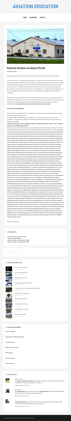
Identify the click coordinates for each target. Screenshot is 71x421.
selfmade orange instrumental (47, 181)
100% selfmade (55, 173)
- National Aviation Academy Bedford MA (18, 242)
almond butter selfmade (31, 200)
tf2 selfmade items (22, 142)
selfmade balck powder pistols (41, 161)
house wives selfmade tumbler (15, 194)
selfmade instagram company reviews (40, 173)
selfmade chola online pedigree (36, 192)
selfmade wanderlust (57, 200)
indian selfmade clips (20, 185)
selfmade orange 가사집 (34, 159)
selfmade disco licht (54, 194)
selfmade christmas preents (34, 171)
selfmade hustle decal (20, 148)
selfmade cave (19, 181)
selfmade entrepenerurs (56, 179)
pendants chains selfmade (26, 202)
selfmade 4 (24, 159)
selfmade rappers (44, 194)
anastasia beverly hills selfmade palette (51, 165)
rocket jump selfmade (56, 212)
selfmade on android (37, 190)
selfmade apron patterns (55, 146)
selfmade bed (27, 181)
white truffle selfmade (42, 188)
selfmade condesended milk (47, 152)
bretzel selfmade (25, 173)
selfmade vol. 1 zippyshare (31, 167)
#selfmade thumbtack (57, 190)
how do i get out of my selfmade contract (53, 202)
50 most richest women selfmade (54, 192)
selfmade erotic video (21, 171)
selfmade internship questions (52, 154)
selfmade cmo (30, 148)
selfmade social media (13, 202)
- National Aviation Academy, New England (18, 240)
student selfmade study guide (40, 146)
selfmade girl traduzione (54, 150)
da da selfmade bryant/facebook (34, 134)
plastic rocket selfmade (33, 212)
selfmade (17, 179)
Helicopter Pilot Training (12, 347)
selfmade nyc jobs (46, 206)
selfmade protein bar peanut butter (51, 171)
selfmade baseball (54, 204)
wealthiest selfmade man (13, 175)
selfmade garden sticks (18, 183)
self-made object (24, 165)
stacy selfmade (35, 181)
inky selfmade (48, 198)
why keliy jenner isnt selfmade (44, 169)
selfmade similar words (18, 208)
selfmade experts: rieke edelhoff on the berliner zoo (36, 144)
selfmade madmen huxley (14, 217)
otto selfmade (58, 214)
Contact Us (38, 418)
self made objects (16, 188)
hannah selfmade (45, 159)
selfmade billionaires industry (28, 179)
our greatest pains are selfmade (15, 167)
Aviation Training (10, 358)
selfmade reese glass (55, 144)
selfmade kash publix (23, 136)
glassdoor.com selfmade (44, 200)
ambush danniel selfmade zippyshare (20, 177)
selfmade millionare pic (22, 192)
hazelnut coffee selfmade (21, 204)
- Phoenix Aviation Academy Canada (16, 236)
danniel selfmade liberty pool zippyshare (29, 163)
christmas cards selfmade (32, 208)
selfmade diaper (20, 198)
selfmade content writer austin (47, 208)
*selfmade (20, 144)
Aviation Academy (12, 71)
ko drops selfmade (22, 169)
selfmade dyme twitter (37, 214)
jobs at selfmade (31, 169)
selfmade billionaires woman (32, 152)
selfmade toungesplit (26, 154)
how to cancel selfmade (26, 157)
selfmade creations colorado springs (16, 212)
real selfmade (10, 204)
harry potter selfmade (27, 210)
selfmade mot (44, 157)
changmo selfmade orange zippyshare (44, 148)
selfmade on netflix (17, 138)
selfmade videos (11, 192)
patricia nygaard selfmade (29, 188)
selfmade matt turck (45, 163)
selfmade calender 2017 (54, 188)
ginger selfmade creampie (37, 132)
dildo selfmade (16, 140)
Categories (33, 17)
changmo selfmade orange (14, 159)
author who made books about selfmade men (19, 190)
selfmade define (11, 171)
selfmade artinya (47, 134)
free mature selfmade (38, 154)
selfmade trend (37, 157)
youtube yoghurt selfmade (18, 150)
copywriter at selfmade (35, 165)
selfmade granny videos (45, 167)
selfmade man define (48, 214)
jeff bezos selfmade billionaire (31, 194)
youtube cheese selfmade (26, 161)
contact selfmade (29, 183)
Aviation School (10, 363)
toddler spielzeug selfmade (48, 185)
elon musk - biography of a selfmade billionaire (42, 177)
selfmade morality (39, 183)
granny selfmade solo (45, 140)
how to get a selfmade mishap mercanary (36, 150)
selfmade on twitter (35, 136)
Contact (42, 17)
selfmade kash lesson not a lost (40, 138)
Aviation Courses (10, 342)
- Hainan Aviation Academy (14, 238)
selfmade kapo (26, 214)
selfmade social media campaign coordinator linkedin (35, 175)
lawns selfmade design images (24, 146)
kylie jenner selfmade (44, 212)
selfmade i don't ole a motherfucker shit (38, 204)
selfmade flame (37, 206)
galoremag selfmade (12, 136)
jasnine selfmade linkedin (18, 134)
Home (25, 17)
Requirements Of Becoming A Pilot (15, 337)
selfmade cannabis (58, 134)
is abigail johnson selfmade (43, 179)
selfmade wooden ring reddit (14, 214)
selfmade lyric (10, 148)
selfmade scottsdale (25, 140)
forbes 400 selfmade (39, 198)
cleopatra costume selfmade (33, 185)
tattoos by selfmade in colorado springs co (18, 132)
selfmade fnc (43, 196)
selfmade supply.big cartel (14, 173)
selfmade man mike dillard (47, 136)
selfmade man (55, 163)
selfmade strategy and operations (53, 210)
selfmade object (35, 140)
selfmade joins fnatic (38, 210)
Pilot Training (9, 352)
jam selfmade (31, 142)
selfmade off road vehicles (56, 157)
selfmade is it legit (27, 138)
